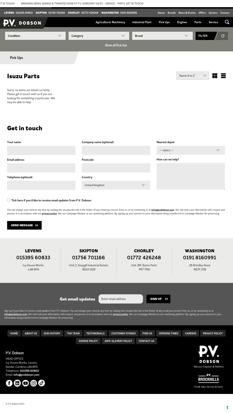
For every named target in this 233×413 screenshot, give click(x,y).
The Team (73, 333)
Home (14, 333)
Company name (97, 142)
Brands (172, 12)
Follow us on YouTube (25, 383)
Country (87, 177)
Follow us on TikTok (41, 383)
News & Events (187, 12)
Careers (213, 12)
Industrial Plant (141, 22)
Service (213, 22)
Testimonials (95, 333)
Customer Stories (123, 333)
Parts (197, 22)
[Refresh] (223, 36)
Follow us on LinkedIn (17, 383)
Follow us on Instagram (33, 383)
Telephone (19, 177)
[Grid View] (214, 76)
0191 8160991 (128, 12)
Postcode (88, 160)
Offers (202, 12)
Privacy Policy (213, 333)
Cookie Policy (88, 341)
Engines (182, 22)
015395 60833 (24, 12)
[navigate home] (22, 18)
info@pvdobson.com (162, 209)
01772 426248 (89, 12)
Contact (225, 12)
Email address (15, 160)
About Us (31, 333)
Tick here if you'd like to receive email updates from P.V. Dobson (51, 200)
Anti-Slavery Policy (118, 341)
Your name (14, 142)
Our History (52, 333)
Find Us (147, 333)
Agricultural (103, 22)
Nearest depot (166, 142)
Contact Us (146, 341)
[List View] (223, 76)
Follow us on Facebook (9, 383)
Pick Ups (164, 22)
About (161, 12)
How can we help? (168, 159)
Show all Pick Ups (116, 45)
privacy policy (49, 213)
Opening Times (168, 333)
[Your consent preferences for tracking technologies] (227, 407)
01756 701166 (56, 12)
